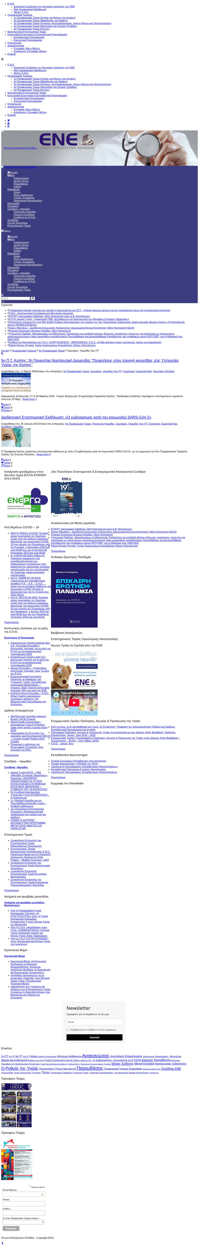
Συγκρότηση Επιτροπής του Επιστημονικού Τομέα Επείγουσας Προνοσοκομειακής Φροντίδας (29, 882)
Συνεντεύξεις (7, 1072)
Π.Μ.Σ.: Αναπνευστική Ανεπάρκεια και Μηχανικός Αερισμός (41, 313)
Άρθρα (17, 186)
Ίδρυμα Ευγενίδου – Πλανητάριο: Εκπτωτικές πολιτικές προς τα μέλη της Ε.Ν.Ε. (30, 671)
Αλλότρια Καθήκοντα (69, 1056)
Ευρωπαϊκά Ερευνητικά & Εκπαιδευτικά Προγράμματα (37, 34)
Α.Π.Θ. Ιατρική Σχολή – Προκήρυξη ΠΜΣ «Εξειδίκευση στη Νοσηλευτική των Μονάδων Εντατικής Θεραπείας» (69, 319)
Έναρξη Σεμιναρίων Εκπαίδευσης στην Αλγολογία (78, 761)
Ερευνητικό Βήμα (14, 956)
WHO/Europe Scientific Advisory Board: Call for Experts (28, 718)
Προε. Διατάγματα (23, 195)
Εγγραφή (94, 1037)
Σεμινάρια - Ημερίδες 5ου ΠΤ (106, 371)
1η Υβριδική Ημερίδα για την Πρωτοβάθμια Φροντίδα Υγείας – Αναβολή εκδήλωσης (29, 803)
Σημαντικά (128, 371)
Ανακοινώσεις (21, 178)
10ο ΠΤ (26, 1056)
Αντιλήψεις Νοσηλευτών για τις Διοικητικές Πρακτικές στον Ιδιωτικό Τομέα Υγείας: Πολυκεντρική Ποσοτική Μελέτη (30, 979)
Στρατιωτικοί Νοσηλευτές (151, 1069)
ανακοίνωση (154, 1073)
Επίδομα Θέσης (74, 1064)
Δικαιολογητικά (15, 45)
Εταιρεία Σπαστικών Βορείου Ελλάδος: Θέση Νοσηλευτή (40, 331)
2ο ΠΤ (4, 1056)
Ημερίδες (107, 1064)
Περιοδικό (13, 206)
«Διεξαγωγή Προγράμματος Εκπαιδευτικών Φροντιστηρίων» (84, 772)
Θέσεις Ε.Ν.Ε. (21, 12)
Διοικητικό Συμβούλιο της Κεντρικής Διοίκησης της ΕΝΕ (44, 6)
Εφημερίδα (13, 203)
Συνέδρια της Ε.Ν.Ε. (25, 217)
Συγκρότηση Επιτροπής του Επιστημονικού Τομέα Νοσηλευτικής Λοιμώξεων (30, 866)
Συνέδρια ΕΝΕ (171, 1068)
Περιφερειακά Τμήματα (19, 15)
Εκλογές (147, 1060)
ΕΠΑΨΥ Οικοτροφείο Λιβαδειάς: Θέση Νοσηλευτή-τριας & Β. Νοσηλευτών (49, 316)
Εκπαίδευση (162, 1060)
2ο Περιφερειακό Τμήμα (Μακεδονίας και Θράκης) (41, 20)
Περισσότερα (11, 622)
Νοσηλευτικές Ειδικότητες (170, 1063)
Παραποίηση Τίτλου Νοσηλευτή (57, 1068)
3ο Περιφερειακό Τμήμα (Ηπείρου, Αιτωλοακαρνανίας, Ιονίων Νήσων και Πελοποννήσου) (62, 23)
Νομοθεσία (13, 189)
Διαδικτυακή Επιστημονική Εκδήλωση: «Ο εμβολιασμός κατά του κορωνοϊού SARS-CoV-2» (76, 417)
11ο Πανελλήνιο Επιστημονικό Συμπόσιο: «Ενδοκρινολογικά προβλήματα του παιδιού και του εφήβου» (28, 813)
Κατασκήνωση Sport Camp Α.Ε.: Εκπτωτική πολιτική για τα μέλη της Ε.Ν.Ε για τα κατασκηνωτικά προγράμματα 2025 (30, 661)
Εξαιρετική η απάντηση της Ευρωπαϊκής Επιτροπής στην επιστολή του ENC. (27, 747)
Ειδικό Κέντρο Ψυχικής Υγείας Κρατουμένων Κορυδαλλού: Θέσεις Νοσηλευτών (52, 345)
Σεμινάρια (135, 1068)
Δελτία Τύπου (21, 181)
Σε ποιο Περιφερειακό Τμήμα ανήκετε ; (21, 1218)
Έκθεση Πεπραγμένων (47, 1057)
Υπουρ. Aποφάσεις (24, 198)
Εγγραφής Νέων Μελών (27, 48)
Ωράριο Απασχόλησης (139, 1073)
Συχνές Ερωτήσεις (17, 223)
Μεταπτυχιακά (144, 1063)
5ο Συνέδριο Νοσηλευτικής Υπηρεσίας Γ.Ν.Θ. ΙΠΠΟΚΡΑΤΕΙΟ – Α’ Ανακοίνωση (30, 795)
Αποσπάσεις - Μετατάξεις (168, 1056)
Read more (29, 399)
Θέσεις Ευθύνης (122, 1063)
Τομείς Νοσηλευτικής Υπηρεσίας (27, 1073)
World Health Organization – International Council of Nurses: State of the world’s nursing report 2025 (29, 726)
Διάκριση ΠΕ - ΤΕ (87, 1060)
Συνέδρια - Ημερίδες (12, 426)
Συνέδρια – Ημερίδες (18, 209)
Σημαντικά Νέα (143, 371)
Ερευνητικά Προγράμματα (28, 40)
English (11, 54)
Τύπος (46, 1072)
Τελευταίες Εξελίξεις (164, 371)
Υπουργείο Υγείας (80, 1073)
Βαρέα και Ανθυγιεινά (14, 1060)
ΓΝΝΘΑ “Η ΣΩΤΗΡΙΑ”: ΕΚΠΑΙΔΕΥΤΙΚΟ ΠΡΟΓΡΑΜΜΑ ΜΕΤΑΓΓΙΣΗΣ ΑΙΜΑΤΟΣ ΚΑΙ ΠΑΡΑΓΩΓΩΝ (28, 824)
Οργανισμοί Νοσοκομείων (28, 200)
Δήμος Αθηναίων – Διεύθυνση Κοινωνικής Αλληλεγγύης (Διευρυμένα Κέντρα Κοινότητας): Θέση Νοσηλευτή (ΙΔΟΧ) (71, 328)
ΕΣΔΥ (130, 1060)
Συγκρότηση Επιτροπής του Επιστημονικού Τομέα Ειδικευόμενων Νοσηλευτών (26, 843)
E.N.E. (11, 3)
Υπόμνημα (94, 1073)
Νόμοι (17, 192)
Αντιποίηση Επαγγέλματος (126, 1056)
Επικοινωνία (14, 43)
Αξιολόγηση (149, 1056)
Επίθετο (6, 1209)
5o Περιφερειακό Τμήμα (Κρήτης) (32, 29)
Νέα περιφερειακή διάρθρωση (30, 9)
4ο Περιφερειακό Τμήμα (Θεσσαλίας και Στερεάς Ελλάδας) (45, 26)
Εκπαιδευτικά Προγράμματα (29, 37)
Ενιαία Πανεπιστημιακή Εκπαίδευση (54, 1064)
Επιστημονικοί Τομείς (19, 225)
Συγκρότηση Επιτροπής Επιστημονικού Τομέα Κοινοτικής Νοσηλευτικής (29, 874)
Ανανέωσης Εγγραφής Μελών (30, 51)
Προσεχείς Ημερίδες (25, 211)
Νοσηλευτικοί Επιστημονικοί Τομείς (26, 31)
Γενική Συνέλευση (54, 1060)
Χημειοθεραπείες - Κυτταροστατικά (113, 1073)
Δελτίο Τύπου (73, 1060)
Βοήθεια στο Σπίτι (36, 1060)
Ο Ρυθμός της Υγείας (20, 1068)
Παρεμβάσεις (21, 184)
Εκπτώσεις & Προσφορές (19, 637)
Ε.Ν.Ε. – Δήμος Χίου (62, 743)
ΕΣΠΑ (137, 1060)
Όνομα (6, 1199)
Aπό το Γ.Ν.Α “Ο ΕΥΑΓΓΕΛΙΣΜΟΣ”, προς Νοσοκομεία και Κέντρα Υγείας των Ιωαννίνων (30, 941)
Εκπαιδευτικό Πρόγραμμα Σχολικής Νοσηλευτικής (78, 769)
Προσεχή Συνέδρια (24, 214)
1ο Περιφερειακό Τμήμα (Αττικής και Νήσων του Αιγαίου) (45, 17)
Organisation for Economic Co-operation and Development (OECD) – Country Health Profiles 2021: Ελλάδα (31, 737)
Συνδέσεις (13, 220)
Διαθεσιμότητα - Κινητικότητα (111, 1060)
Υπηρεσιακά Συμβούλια (61, 1073)
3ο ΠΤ (12, 1056)
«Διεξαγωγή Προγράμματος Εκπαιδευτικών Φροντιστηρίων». (84, 766)
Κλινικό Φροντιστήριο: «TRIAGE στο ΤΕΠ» (74, 763)
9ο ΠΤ (18, 1056)
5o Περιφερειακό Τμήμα (76, 371)
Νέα (12, 175)
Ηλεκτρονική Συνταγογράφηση (92, 1064)
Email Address (23, 1190)
